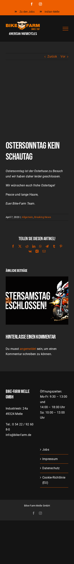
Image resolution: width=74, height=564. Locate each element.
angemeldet (28, 349)
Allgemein (27, 217)
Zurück (52, 56)
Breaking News (42, 217)
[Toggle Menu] (65, 28)
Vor (63, 56)
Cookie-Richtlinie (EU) (53, 480)
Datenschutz (51, 468)
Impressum (50, 459)
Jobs (45, 449)
